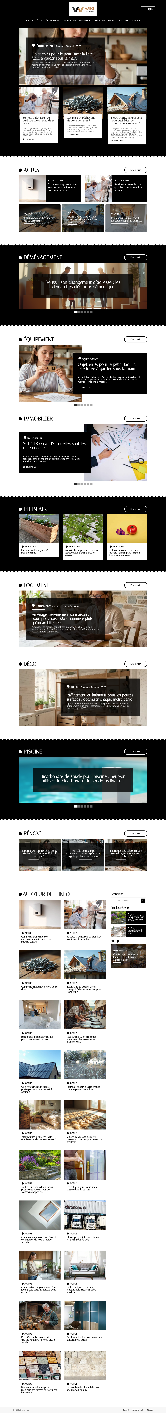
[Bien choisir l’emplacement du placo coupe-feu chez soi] (40, 1014)
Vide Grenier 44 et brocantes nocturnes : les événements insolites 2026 (81, 1039)
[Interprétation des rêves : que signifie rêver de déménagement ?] (40, 1115)
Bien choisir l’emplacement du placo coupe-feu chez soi (126, 219)
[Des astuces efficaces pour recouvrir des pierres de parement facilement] (40, 1365)
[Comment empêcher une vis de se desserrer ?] (83, 103)
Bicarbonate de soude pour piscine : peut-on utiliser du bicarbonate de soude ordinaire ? (83, 778)
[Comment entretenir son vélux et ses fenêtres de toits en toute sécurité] (40, 1215)
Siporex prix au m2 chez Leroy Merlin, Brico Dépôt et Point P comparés (39, 853)
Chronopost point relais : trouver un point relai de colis (84, 1238)
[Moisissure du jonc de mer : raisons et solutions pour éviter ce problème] (85, 1115)
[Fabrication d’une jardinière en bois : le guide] (39, 528)
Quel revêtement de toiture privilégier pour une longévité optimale (36, 1089)
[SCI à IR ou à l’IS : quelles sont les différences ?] (115, 452)
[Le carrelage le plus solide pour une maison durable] (85, 1365)
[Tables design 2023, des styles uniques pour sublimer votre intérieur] (85, 1265)
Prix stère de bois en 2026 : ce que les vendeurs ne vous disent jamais (38, 1340)
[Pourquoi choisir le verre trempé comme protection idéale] (85, 1064)
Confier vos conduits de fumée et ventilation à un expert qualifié (126, 957)
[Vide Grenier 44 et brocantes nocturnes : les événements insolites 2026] (85, 1014)
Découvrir (135, 170)
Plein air (35, 509)
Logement (36, 585)
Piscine (33, 751)
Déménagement (43, 257)
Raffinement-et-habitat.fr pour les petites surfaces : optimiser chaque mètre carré (100, 697)
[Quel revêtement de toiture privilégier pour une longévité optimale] (40, 1064)
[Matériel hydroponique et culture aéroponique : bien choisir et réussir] (83, 528)
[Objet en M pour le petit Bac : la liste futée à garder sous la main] (50, 373)
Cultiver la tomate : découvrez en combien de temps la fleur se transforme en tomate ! (126, 553)
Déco (30, 664)
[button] (75, 312)
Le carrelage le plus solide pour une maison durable (83, 1388)
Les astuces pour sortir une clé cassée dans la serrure (83, 1188)
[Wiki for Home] (83, 9)
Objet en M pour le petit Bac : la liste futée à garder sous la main (62, 56)
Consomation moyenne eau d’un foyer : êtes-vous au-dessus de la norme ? (38, 1290)
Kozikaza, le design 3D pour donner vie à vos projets (135, 931)
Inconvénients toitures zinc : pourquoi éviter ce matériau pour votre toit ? (126, 120)
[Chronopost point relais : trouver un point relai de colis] (85, 1215)
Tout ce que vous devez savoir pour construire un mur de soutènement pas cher (37, 1190)
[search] (145, 9)
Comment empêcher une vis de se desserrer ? (81, 119)
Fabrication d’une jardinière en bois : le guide (37, 551)
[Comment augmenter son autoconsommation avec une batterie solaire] (32, 188)
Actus (31, 170)
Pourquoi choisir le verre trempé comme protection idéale (83, 1088)
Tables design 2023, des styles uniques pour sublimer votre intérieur (82, 1290)
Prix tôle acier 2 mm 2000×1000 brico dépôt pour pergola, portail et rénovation (82, 853)
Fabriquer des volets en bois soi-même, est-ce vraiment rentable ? (126, 853)
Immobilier (38, 418)
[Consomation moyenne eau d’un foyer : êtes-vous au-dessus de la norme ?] (40, 1265)
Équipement (44, 46)
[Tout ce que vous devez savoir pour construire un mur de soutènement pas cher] (40, 1165)
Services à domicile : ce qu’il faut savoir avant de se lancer (38, 120)
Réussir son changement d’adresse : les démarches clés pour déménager (83, 284)
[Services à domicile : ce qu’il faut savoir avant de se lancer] (39, 103)
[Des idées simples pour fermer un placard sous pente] (85, 1315)
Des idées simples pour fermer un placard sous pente (84, 1338)
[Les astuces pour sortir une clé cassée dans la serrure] (85, 1165)
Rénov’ (32, 833)
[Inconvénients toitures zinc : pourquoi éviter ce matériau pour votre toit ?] (127, 103)
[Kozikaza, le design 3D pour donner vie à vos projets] (118, 931)
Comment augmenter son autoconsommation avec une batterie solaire (62, 187)
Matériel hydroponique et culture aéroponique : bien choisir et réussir (82, 553)
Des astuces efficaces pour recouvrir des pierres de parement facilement (39, 1390)
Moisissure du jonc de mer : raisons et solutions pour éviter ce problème (84, 1139)
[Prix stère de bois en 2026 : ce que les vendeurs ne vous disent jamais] (40, 1315)
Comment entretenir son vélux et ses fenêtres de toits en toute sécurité (38, 1240)
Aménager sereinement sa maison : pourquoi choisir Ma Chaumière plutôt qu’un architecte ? (63, 618)
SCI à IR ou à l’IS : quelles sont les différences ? (54, 445)
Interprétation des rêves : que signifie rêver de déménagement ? (38, 1138)
